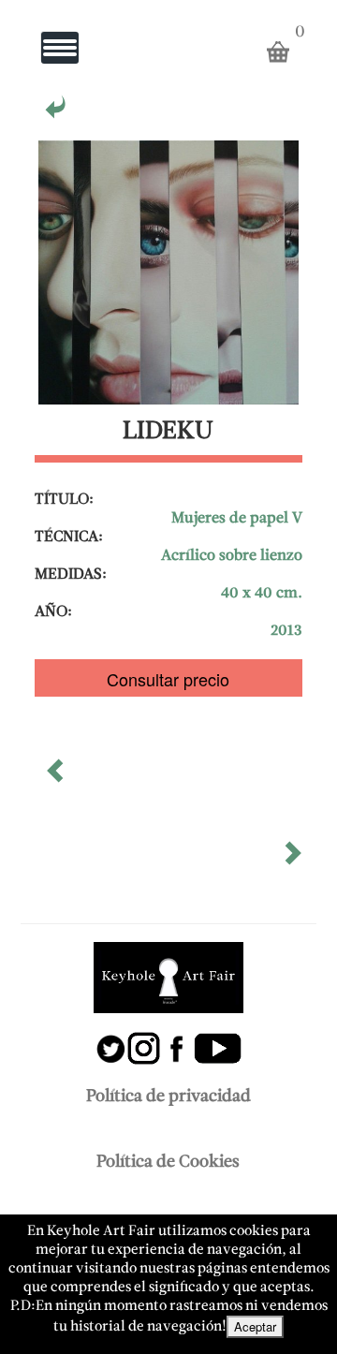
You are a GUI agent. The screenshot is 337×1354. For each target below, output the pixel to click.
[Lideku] (57, 113)
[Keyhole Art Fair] (168, 977)
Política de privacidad (168, 1097)
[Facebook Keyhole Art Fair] (176, 1039)
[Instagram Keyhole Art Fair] (144, 1039)
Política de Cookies (168, 1162)
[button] (57, 777)
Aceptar (255, 1326)
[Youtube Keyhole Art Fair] (217, 1039)
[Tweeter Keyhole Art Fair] (111, 1039)
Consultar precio (168, 679)
